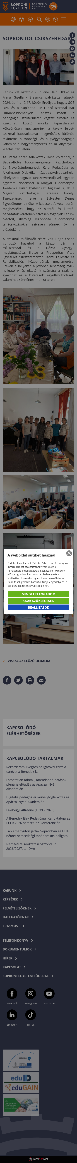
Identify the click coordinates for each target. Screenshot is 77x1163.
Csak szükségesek (38, 601)
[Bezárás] (69, 553)
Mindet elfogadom (39, 594)
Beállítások (38, 607)
